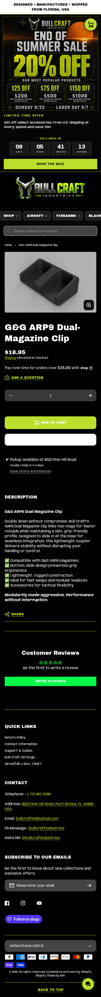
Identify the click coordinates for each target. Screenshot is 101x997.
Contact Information (21, 744)
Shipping (10, 357)
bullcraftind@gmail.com (37, 819)
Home (8, 245)
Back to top (50, 990)
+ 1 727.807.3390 (37, 794)
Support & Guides (18, 750)
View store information (30, 471)
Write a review (50, 681)
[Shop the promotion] (50, 63)
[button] (50, 614)
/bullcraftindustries (46, 828)
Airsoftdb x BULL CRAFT (23, 764)
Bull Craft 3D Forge (20, 757)
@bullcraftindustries (41, 838)
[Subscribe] (90, 885)
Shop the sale (50, 164)
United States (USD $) (26, 946)
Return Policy (15, 737)
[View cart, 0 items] (90, 24)
